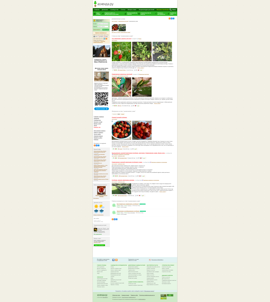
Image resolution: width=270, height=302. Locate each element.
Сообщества (114, 9)
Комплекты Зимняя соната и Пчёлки (101, 179)
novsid (121, 148)
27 (143, 195)
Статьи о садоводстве (102, 270)
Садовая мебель (150, 281)
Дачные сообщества (101, 268)
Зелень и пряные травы (116, 270)
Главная (96, 9)
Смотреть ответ (97, 242)
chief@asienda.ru (132, 297)
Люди (95, 125)
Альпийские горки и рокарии (153, 271)
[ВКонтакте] (171, 18)
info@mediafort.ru (142, 299)
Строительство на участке (146, 13)
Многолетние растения (133, 271)
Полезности (100, 277)
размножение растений (123, 21)
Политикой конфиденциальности (99, 42)
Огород (112, 266)
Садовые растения (115, 271)
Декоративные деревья (133, 266)
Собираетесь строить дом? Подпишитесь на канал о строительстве (100, 61)
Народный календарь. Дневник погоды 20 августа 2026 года (100, 157)
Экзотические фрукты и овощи (134, 274)
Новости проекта (98, 132)
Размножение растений (116, 274)
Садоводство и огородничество (119, 265)
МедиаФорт (105, 297)
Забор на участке (150, 274)
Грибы (112, 278)
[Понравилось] (116, 70)
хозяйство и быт (121, 164)
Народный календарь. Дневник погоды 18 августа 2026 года (100, 177)
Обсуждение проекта (99, 130)
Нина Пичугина (125, 297)
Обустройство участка (152, 265)
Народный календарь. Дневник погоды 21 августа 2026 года (100, 152)
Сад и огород (98, 13)
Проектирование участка (152, 279)
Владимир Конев (123, 158)
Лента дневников (100, 266)
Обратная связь (116, 295)
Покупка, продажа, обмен (102, 285)
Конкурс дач (97, 127)
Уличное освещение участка (153, 276)
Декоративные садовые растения (136, 265)
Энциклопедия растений (146, 9)
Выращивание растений (116, 273)
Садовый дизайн (150, 278)
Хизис (95, 227)
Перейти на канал (100, 108)
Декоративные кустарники (133, 268)
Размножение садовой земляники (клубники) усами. (127, 162)
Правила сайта (98, 137)
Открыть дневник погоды (98, 214)
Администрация (98, 136)
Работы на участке (166, 277)
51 (144, 176)
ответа (114, 205)
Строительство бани (166, 271)
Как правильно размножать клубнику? (128, 204)
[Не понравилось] (114, 70)
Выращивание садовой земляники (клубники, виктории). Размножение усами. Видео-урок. (138, 153)
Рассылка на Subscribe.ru (157, 259)
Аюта (120, 105)
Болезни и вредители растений (117, 283)
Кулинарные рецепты (166, 283)
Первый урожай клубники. (119, 117)
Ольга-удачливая (131, 212)
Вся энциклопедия (98, 234)
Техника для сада (132, 283)
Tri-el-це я (129, 205)
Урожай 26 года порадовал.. (99, 154)
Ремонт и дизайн (165, 268)
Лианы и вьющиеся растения (134, 273)
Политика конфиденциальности (147, 295)
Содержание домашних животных (169, 280)
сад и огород (114, 21)
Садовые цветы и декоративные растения (111, 13)
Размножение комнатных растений (122, 74)
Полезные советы (101, 286)
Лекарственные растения (102, 283)
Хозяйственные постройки (167, 270)
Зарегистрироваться (100, 32)
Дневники (105, 9)
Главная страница (99, 116)
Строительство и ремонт (168, 265)
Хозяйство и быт (173, 13)
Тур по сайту (97, 134)
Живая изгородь (150, 273)
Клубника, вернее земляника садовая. (123, 180)
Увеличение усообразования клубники (128, 211)
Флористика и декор (132, 278)
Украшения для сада (151, 283)
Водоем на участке (151, 270)
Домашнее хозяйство (167, 275)
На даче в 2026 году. (98, 163)
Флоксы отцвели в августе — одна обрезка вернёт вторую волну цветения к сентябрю (100, 166)
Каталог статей (98, 122)
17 (145, 158)
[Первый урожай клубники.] (115, 30)
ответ (114, 212)
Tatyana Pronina (122, 70)
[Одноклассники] (169, 18)
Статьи (123, 9)
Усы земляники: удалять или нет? (122, 38)
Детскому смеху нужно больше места (101, 69)
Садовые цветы (131, 270)
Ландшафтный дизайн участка (153, 266)
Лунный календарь (101, 282)
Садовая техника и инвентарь (135, 281)
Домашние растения (132, 276)
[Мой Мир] (173, 18)
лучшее (122, 114)
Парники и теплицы (115, 284)
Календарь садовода (101, 280)
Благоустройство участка (132, 13)
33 (136, 149)
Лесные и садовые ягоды (116, 268)
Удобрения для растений (116, 279)
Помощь (96, 139)
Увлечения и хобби (166, 282)
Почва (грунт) (113, 281)
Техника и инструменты (161, 13)
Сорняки (112, 276)
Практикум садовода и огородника (121, 154)
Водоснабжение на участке (152, 284)
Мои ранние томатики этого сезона (101, 173)
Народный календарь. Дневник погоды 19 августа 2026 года (100, 160)
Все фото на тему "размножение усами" (121, 32)
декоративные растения (123, 76)
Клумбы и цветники (151, 268)
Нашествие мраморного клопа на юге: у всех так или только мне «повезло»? (100, 170)
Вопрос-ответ (132, 9)
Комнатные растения (144, 74)
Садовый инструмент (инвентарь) (135, 285)
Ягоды (139, 38)
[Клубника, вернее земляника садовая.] (122, 30)
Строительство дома (166, 266)
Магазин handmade (163, 9)
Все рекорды (96, 198)
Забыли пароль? (96, 29)
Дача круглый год (165, 278)
